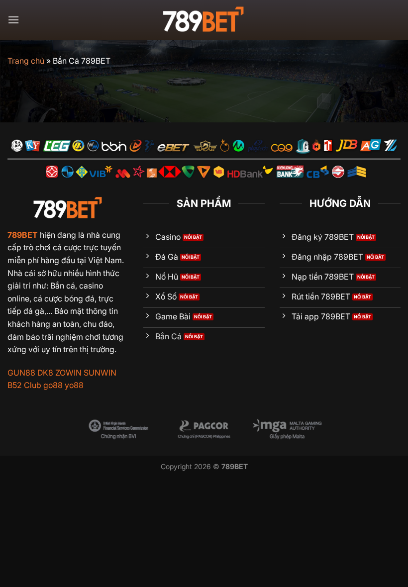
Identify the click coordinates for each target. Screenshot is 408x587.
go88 (53, 385)
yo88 (74, 385)
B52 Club (24, 385)
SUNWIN (100, 373)
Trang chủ (25, 61)
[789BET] (204, 20)
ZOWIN (68, 373)
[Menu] (13, 19)
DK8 (45, 373)
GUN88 (21, 373)
